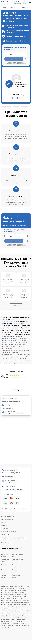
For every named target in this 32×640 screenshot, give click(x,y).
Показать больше (16, 305)
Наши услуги (5, 534)
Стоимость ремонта (7, 516)
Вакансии (4, 525)
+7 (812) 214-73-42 (20, 2)
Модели (16, 108)
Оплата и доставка (7, 519)
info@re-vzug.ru (10, 476)
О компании (5, 528)
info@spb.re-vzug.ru (11, 405)
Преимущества (6, 108)
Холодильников (17, 559)
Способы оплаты (6, 543)
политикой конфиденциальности (19, 63)
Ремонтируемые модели (9, 531)
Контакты (24, 108)
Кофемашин (5, 565)
